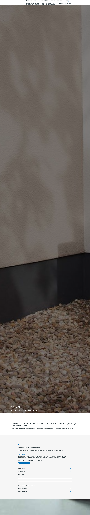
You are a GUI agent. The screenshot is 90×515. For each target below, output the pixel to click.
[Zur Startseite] (18, 2)
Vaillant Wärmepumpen (24, 462)
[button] (45, 454)
